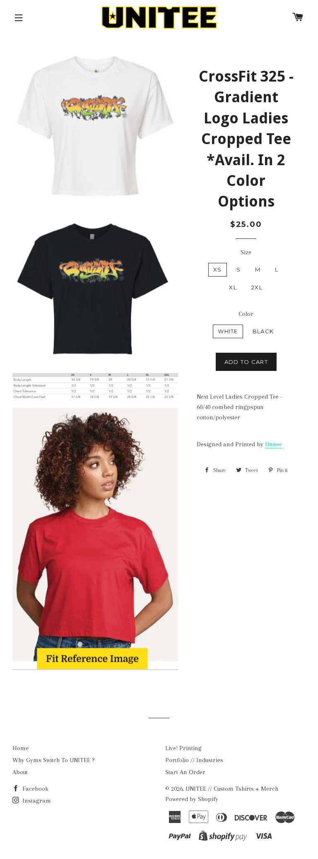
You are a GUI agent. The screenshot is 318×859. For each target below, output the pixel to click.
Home (20, 748)
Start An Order (185, 772)
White (228, 331)
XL (233, 287)
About (20, 772)
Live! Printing (183, 748)
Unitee (273, 444)
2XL (257, 287)
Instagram (36, 800)
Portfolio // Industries (194, 760)
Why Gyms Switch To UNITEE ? (53, 760)
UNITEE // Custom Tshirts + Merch (232, 788)
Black (263, 331)
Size (246, 252)
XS (217, 269)
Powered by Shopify (191, 799)
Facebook (34, 788)
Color (245, 314)
